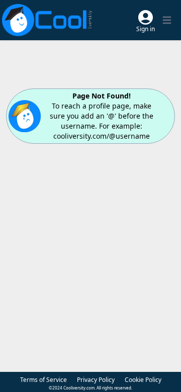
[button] (145, 20)
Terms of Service (43, 380)
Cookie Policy (143, 380)
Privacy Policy (96, 380)
